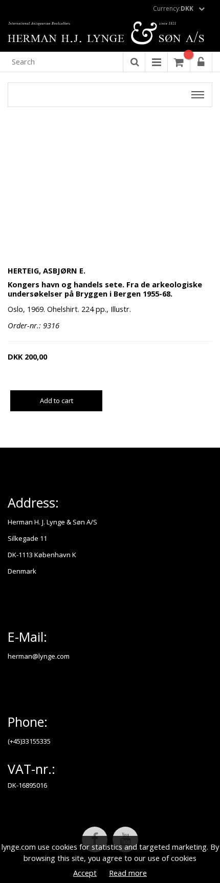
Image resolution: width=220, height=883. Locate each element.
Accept (85, 873)
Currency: (173, 8)
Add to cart (56, 400)
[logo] (110, 34)
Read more (128, 873)
